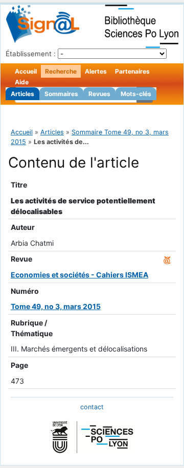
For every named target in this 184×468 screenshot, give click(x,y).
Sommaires (61, 94)
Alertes (96, 71)
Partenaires (132, 71)
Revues (99, 94)
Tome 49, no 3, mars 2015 (56, 306)
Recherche (61, 71)
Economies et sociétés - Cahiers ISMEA (79, 274)
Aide (22, 82)
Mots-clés (136, 94)
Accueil (26, 71)
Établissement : (31, 54)
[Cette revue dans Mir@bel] (167, 258)
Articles (22, 94)
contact (92, 407)
